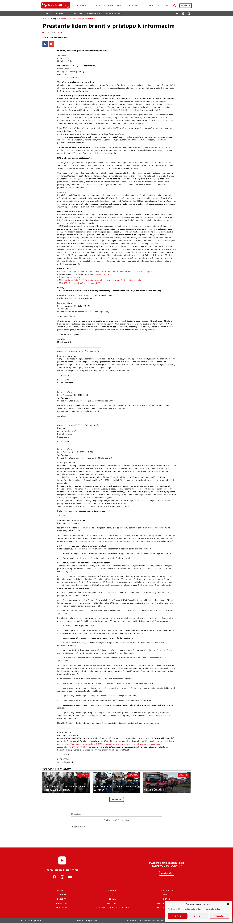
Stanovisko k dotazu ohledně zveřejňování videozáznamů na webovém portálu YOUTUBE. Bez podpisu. (107, 271)
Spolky (112, 899)
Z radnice (113, 890)
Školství (167, 895)
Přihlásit (116, 799)
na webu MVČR (102, 274)
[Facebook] (183, 13)
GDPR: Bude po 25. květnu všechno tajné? (81, 283)
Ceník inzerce (62, 908)
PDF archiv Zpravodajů (88, 920)
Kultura (62, 895)
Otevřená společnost (71, 277)
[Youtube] (177, 13)
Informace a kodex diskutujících (112, 908)
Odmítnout (198, 916)
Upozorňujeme (167, 890)
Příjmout (177, 916)
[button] (228, 904)
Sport (113, 895)
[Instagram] (189, 13)
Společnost (113, 903)
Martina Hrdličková (59, 37)
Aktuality (52, 19)
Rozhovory (61, 903)
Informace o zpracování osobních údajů (145, 920)
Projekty (62, 899)
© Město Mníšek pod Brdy (31, 920)
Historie (167, 899)
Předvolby (219, 916)
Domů (44, 19)
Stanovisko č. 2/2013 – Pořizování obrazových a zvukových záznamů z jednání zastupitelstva (103, 280)
